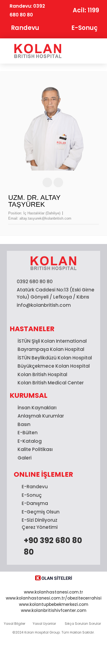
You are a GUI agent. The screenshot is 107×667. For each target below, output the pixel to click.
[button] (87, 51)
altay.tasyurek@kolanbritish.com (45, 218)
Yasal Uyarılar (44, 623)
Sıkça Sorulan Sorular (83, 623)
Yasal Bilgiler (14, 623)
